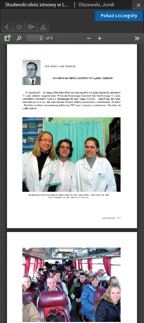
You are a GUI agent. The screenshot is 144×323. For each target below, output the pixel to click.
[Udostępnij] (7, 26)
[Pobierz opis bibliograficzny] (31, 27)
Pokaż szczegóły (119, 16)
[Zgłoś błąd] (43, 26)
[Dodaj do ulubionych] (19, 26)
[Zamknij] (138, 4)
